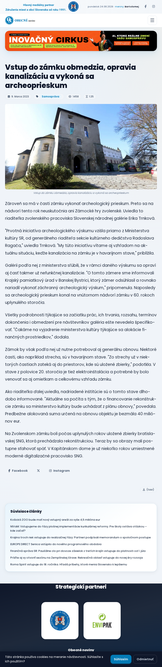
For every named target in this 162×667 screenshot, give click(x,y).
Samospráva (50, 96)
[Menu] (152, 20)
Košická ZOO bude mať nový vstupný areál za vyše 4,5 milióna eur (55, 519)
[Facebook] (145, 6)
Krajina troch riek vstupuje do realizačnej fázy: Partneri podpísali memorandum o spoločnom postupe (80, 537)
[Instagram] (153, 6)
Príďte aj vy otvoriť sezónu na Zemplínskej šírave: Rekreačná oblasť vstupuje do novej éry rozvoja (76, 557)
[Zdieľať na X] (38, 470)
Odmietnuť (145, 659)
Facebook (20, 471)
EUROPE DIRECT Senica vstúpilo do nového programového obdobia (55, 544)
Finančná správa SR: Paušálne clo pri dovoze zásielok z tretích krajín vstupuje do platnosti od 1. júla (78, 551)
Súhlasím (121, 659)
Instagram (61, 471)
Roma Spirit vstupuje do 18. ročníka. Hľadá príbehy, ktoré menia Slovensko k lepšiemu (68, 564)
